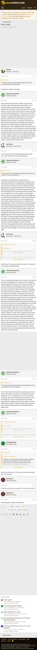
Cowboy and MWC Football (11, 603)
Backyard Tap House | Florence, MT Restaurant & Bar (23, 645)
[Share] (32, 76)
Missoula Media (11, 647)
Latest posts (5, 597)
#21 (35, 76)
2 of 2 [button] (23, 506)
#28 (35, 418)
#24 (35, 167)
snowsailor (5, 27)
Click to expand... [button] (18, 253)
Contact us (4, 639)
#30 (35, 485)
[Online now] (4, 445)
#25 (35, 241)
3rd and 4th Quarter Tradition (13, 606)
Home (9, 641)
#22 (35, 100)
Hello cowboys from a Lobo (12, 612)
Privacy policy (21, 639)
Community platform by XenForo (15, 644)
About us (3, 641)
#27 (35, 379)
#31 (35, 499)
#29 (35, 449)
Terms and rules (12, 639)
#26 (35, 277)
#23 (35, 151)
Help (28, 639)
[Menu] (2, 8)
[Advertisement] (18, 48)
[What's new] (35, 7)
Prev (18, 506)
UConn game (8, 600)
